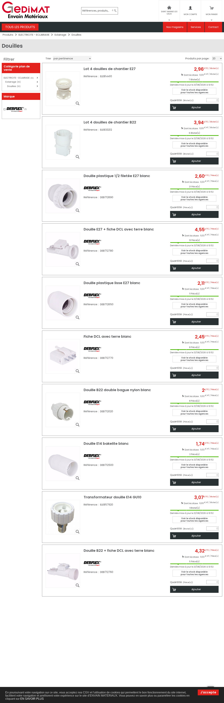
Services (196, 27)
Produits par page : (197, 58)
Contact (213, 27)
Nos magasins (174, 27)
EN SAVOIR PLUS (32, 698)
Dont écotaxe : (191, 74)
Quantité (182, 100)
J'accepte (208, 692)
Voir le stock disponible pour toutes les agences (194, 91)
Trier (48, 58)
